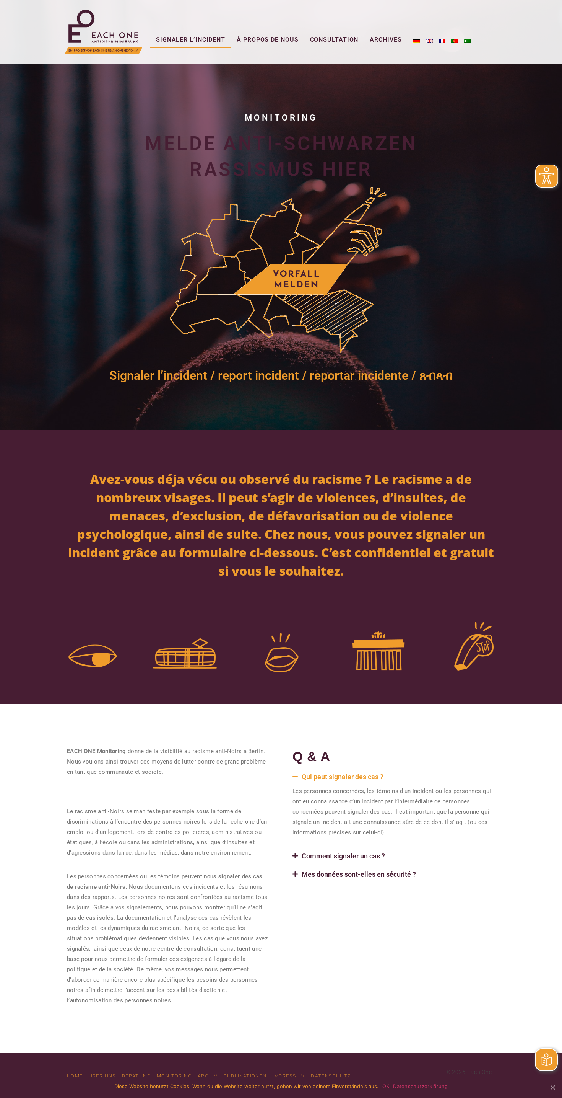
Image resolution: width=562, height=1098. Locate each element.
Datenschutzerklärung (420, 1086)
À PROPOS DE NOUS (267, 39)
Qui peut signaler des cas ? (342, 777)
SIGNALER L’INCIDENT (190, 39)
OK (386, 1086)
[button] (390, 777)
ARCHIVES (385, 39)
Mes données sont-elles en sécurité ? (359, 874)
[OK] (552, 1087)
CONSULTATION (334, 39)
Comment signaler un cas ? (343, 856)
